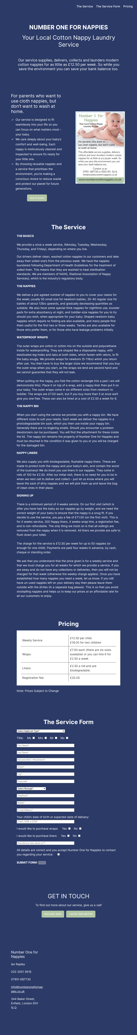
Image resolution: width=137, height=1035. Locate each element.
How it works (37, 197)
